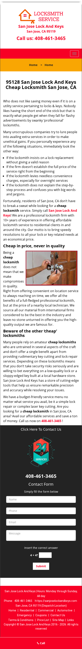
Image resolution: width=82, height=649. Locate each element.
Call (42, 643)
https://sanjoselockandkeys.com (56, 600)
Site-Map (58, 620)
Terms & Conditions (20, 620)
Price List (43, 620)
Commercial (46, 610)
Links (70, 620)
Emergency (24, 615)
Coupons (41, 615)
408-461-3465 (50, 38)
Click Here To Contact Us (41, 429)
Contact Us (58, 615)
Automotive (64, 610)
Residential (27, 610)
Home (33, 65)
